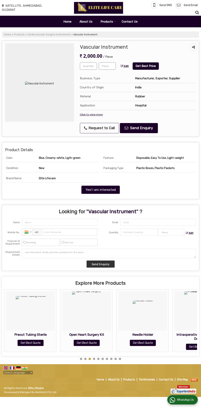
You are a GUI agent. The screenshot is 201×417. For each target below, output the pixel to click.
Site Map (182, 379)
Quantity (113, 232)
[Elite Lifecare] (98, 8)
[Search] (196, 12)
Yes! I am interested (100, 190)
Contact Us (130, 21)
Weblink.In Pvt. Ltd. (46, 392)
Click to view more (91, 114)
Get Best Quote (31, 343)
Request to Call (101, 128)
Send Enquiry (141, 128)
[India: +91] (27, 232)
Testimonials (147, 379)
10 (120, 359)
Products (106, 21)
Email (115, 222)
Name (16, 222)
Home (67, 21)
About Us (85, 21)
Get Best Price (146, 66)
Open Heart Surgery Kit (86, 335)
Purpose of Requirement (12, 242)
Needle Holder (142, 335)
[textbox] (107, 66)
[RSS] (194, 379)
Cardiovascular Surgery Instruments (49, 34)
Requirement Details (12, 253)
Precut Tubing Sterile (31, 335)
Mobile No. (14, 232)
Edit (126, 66)
